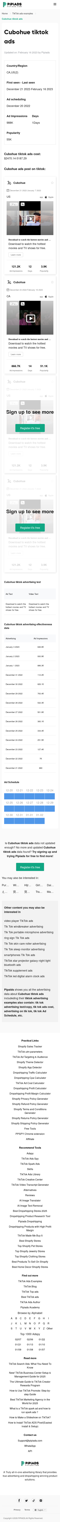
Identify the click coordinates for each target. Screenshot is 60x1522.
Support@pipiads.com (30, 1440)
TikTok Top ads (30, 1291)
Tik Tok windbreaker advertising (23, 926)
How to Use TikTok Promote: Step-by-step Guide (30, 1392)
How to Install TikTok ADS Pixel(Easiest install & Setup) (30, 1424)
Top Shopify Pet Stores (30, 1246)
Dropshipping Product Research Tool (30, 1216)
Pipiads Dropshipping (30, 1221)
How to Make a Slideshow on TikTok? (30, 1417)
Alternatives (30, 1190)
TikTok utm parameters (30, 1051)
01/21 (18, 1344)
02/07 (18, 1339)
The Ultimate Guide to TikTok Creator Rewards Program (30, 1383)
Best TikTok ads (30, 1297)
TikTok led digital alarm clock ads (24, 976)
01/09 (18, 1349)
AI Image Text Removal (30, 1205)
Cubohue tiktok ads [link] (12, 18)
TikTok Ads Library (30, 1174)
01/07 (42, 1349)
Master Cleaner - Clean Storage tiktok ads (52, 892)
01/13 (30, 1344)
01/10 (42, 1344)
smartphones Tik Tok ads (19, 955)
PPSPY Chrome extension (30, 1134)
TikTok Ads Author (30, 1302)
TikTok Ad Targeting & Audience (30, 1057)
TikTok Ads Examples (30, 1281)
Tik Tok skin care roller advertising (25, 943)
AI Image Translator (30, 1200)
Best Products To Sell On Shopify (30, 1261)
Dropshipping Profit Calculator (30, 1088)
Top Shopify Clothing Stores (30, 1256)
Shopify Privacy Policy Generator (30, 1098)
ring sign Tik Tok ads (16, 938)
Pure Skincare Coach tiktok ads (7, 885)
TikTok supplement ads (18, 970)
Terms (27, 1510)
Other (48, 1328)
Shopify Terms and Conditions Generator (30, 1111)
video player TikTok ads (18, 921)
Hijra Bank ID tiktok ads (30, 885)
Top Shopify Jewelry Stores (30, 1251)
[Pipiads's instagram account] (40, 1500)
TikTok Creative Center (30, 1179)
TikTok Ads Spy (30, 1158)
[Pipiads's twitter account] (26, 1500)
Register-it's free (30, 428)
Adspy (30, 1153)
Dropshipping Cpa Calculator (30, 1078)
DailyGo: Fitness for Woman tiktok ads (52, 885)
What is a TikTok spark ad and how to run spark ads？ (30, 1410)
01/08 (30, 1349)
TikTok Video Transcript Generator (30, 1184)
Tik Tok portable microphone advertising (28, 932)
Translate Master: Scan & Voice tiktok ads (41, 892)
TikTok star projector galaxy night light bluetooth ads (27, 962)
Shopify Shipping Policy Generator (30, 1123)
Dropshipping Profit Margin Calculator (30, 1093)
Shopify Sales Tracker (30, 1046)
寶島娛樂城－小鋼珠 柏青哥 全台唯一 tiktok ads (18, 892)
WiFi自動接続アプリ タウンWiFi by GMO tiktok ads (18, 885)
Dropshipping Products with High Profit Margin (30, 1228)
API (30, 1451)
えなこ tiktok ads (7, 892)
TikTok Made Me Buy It (30, 1235)
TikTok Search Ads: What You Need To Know (30, 1365)
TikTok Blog (30, 1286)
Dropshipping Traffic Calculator (30, 1072)
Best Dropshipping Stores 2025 (30, 1211)
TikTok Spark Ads (30, 1164)
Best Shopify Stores (30, 1240)
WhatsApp (30, 1446)
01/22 (42, 1339)
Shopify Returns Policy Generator (30, 1118)
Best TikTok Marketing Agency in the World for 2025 (30, 1401)
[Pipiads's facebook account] (19, 1500)
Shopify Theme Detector (30, 1062)
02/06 (30, 1339)
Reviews (30, 1195)
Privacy (17, 1510)
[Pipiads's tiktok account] (33, 1500)
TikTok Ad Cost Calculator (30, 1083)
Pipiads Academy (30, 1307)
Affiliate (30, 1139)
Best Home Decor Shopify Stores (30, 1267)
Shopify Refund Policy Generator (30, 1104)
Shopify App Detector (30, 1067)
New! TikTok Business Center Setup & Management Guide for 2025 (30, 1374)
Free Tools (30, 1128)
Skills (30, 1169)
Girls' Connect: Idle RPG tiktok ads (41, 885)
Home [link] (5, 13)
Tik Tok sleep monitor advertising (24, 949)
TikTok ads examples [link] (23, 13)
